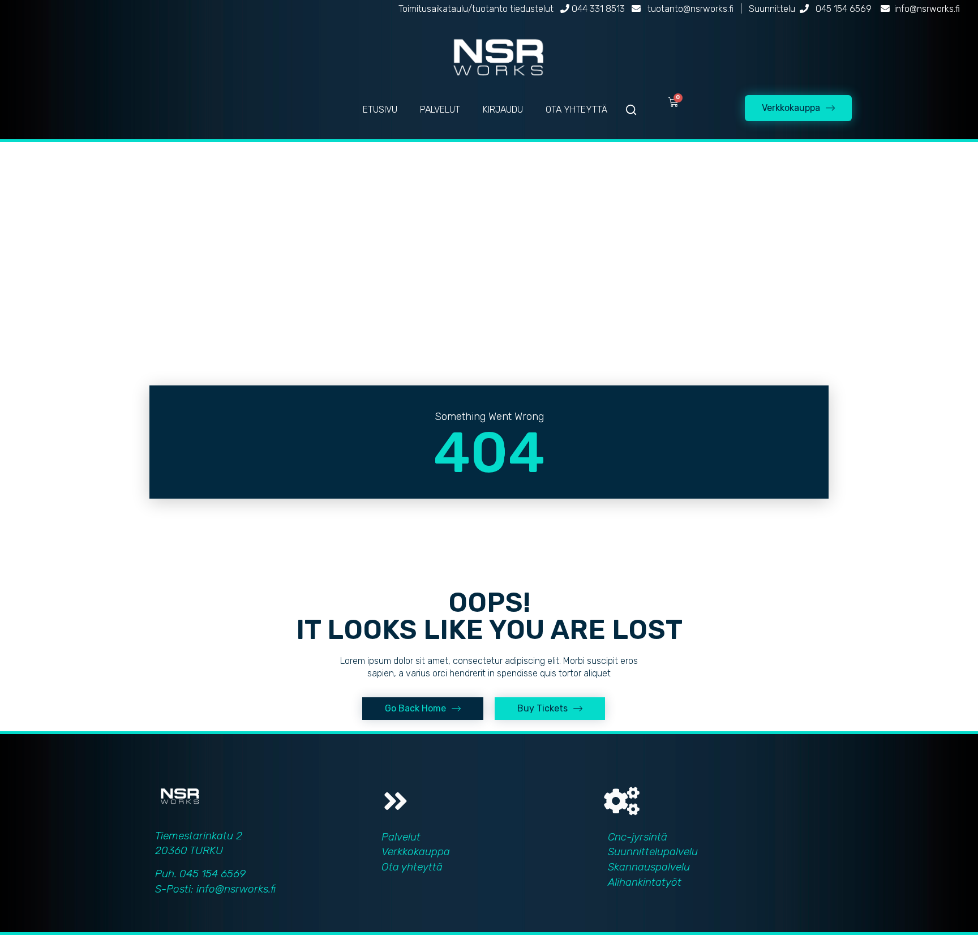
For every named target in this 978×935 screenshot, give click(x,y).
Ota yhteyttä (412, 866)
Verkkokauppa (415, 851)
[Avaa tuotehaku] (631, 109)
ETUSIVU (380, 109)
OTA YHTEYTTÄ (576, 109)
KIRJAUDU (503, 109)
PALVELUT (440, 109)
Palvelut (401, 836)
